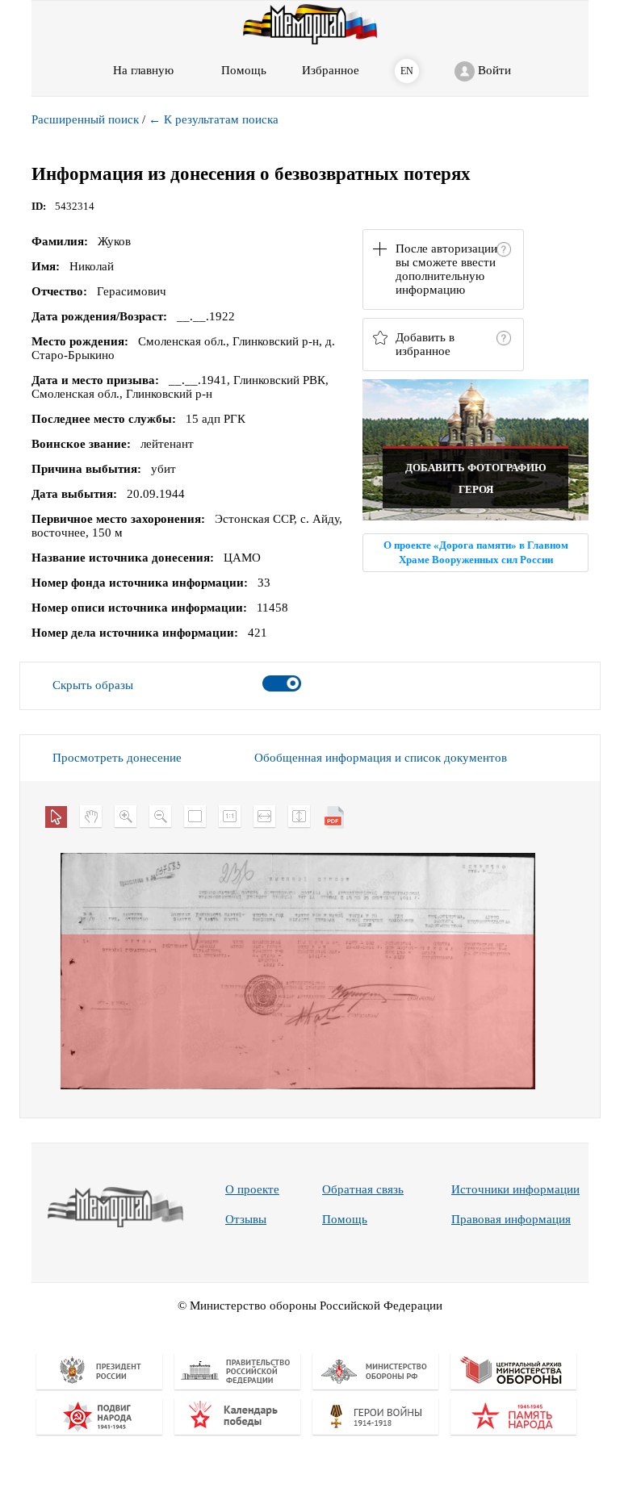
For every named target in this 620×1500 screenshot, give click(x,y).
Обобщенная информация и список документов (380, 757)
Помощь (344, 1219)
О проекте (252, 1189)
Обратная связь (363, 1189)
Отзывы (245, 1219)
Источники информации (515, 1189)
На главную (143, 70)
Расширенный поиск (85, 119)
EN (406, 71)
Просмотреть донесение (117, 757)
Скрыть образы (92, 685)
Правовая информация (511, 1219)
